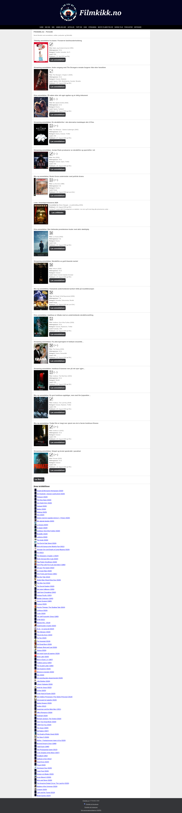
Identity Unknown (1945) (45, 598)
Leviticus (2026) (42, 610)
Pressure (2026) (42, 497)
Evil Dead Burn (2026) (44, 644)
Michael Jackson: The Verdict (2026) (49, 719)
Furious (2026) (42, 604)
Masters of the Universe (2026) (47, 786)
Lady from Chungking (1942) (46, 592)
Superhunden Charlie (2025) (46, 626)
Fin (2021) (40, 552)
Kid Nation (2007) (43, 731)
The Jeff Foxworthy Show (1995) (48, 616)
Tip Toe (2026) (41, 638)
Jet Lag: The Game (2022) (45, 568)
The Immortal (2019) (43, 641)
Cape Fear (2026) (43, 771)
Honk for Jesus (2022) (44, 687)
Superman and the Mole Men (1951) (49, 709)
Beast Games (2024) (44, 795)
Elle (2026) (40, 675)
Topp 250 (79, 27)
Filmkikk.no (86, 801)
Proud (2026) (41, 765)
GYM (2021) (41, 620)
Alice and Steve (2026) (44, 780)
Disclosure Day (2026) (44, 768)
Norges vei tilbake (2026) (45, 774)
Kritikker (137, 27)
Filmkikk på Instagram (91, 807)
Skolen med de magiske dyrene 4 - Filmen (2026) (53, 518)
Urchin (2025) (41, 690)
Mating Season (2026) (44, 703)
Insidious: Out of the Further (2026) (48, 531)
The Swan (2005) (42, 728)
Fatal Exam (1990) (43, 746)
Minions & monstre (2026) (45, 672)
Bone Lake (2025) (43, 656)
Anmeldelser (61, 27)
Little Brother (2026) (43, 681)
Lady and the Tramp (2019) (46, 792)
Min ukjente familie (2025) (45, 521)
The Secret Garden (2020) (45, 586)
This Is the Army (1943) (44, 635)
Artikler (71, 27)
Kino (85, 27)
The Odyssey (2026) (43, 632)
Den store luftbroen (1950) (45, 589)
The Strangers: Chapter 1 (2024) (47, 556)
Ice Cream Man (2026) (44, 571)
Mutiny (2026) (41, 509)
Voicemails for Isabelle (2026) (47, 700)
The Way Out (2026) (43, 583)
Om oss (48, 27)
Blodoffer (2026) (42, 534)
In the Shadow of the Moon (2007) (48, 753)
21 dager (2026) (42, 528)
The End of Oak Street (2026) (46, 543)
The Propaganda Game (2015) (47, 749)
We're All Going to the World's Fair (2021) (50, 546)
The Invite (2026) (42, 540)
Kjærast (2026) (42, 506)
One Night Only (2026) (44, 503)
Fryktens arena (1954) (44, 663)
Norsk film (119, 27)
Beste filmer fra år (105, 27)
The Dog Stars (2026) (44, 500)
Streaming (92, 27)
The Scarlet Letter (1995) (45, 666)
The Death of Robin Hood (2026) (48, 734)
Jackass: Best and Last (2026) (47, 647)
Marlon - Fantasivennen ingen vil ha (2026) (51, 740)
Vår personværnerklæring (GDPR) (91, 810)
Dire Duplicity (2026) (44, 669)
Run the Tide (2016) (43, 577)
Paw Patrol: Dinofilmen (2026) (47, 562)
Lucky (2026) (41, 613)
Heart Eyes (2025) (43, 762)
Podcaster (128, 27)
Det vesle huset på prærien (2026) (48, 653)
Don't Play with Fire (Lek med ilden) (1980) (51, 565)
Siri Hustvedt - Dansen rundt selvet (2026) (51, 494)
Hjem (42, 27)
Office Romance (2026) (44, 712)
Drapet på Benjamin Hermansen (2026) (50, 491)
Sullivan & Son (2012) (44, 759)
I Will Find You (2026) (44, 725)
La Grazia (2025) (42, 525)
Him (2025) (40, 515)
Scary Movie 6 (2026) (44, 777)
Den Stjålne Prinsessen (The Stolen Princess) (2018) (54, 697)
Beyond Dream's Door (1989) (46, 743)
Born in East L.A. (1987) (45, 660)
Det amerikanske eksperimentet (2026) (50, 678)
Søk (53, 27)
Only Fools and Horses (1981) (47, 574)
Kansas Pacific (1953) (44, 595)
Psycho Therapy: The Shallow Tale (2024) (51, 607)
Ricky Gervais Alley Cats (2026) (47, 559)
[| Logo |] (91, 23)
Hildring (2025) (42, 512)
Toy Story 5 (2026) (43, 737)
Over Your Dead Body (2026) (46, 722)
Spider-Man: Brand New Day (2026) (49, 580)
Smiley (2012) (41, 706)
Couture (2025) (42, 789)
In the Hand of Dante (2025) (46, 693)
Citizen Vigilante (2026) (45, 684)
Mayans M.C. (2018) (43, 623)
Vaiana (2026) (41, 650)
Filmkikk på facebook (92, 804)
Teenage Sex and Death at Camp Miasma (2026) (53, 549)
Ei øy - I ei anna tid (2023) (45, 629)
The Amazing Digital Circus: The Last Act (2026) (53, 783)
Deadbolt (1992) (42, 756)
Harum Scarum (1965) (44, 601)
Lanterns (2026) (42, 537)
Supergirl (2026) (42, 716)
